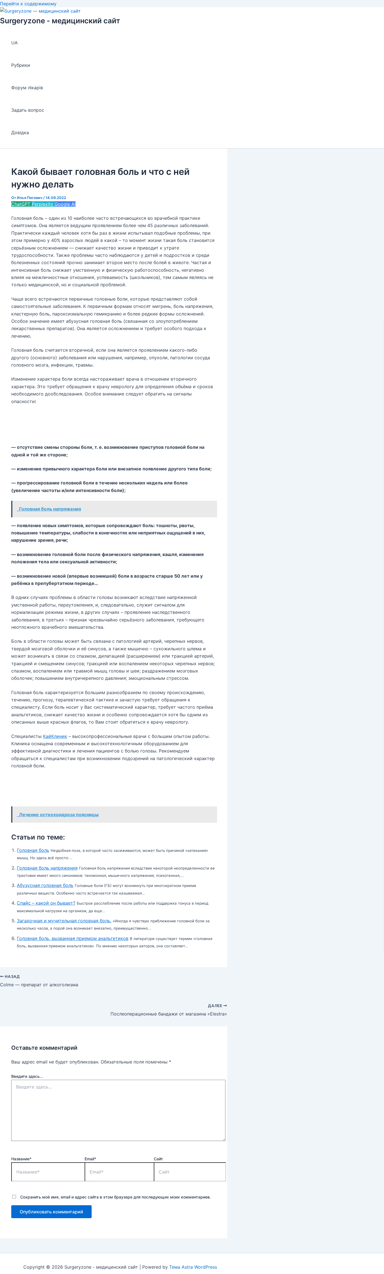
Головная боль (33, 850)
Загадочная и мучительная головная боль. (64, 920)
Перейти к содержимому (28, 3)
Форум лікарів (27, 87)
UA (14, 42)
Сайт (158, 1158)
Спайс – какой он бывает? (46, 903)
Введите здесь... (27, 1076)
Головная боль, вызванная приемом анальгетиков (72, 938)
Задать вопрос (27, 110)
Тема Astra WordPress (193, 1267)
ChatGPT (21, 204)
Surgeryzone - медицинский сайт (60, 20)
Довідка (20, 132)
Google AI (65, 204)
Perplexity (43, 204)
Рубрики (20, 65)
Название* (21, 1158)
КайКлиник (55, 736)
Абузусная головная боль (45, 885)
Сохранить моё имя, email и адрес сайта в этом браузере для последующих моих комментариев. (115, 1197)
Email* (90, 1158)
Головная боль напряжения (47, 868)
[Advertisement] (113, 424)
